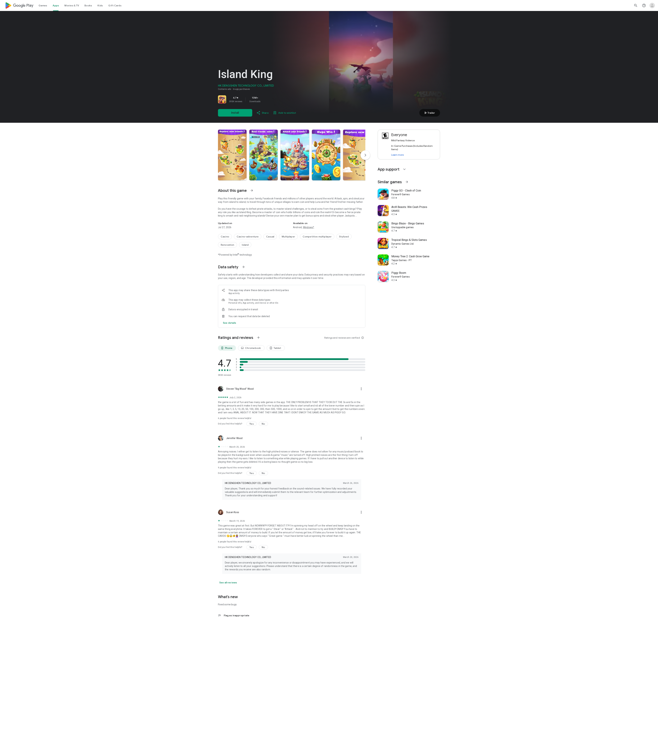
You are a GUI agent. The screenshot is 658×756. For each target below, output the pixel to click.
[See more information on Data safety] (243, 267)
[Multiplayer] (288, 236)
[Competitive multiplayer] (317, 236)
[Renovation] (227, 244)
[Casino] (225, 236)
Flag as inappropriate (233, 615)
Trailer (429, 113)
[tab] (43, 5)
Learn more (397, 154)
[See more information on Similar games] (407, 182)
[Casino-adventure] (247, 236)
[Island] (245, 244)
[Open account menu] (652, 5)
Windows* (308, 227)
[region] (266, 99)
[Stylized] (343, 236)
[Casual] (270, 236)
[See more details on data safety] (230, 323)
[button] (232, 155)
